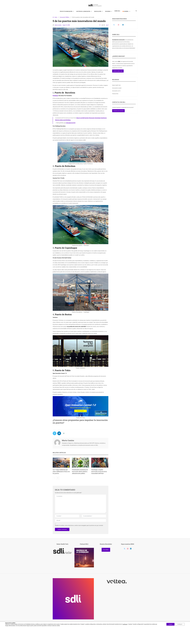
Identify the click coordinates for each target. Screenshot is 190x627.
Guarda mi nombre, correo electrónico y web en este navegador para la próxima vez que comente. (79, 525)
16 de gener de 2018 (70, 122)
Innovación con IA (116, 90)
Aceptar (170, 624)
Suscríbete (106, 549)
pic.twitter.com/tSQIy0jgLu (64, 120)
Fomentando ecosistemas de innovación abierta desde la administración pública (80, 471)
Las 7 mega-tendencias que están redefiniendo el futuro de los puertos (61, 471)
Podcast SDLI (115, 93)
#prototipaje (98, 118)
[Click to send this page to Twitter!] (54, 433)
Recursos (107, 11)
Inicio (55, 17)
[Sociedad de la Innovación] (95, 5)
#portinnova (104, 118)
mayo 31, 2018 (66, 25)
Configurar (124, 624)
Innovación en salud (116, 88)
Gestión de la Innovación (83, 11)
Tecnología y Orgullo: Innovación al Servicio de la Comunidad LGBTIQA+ (99, 471)
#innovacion (92, 118)
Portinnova (55, 95)
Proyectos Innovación (66, 11)
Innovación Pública (64, 17)
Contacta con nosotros (118, 110)
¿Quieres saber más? (118, 71)
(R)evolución (97, 11)
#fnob (56, 120)
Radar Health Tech (116, 85)
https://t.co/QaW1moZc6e (82, 118)
